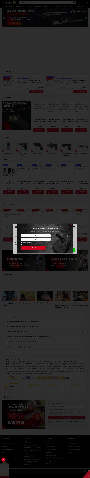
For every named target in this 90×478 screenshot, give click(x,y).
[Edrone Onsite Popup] (45, 239)
